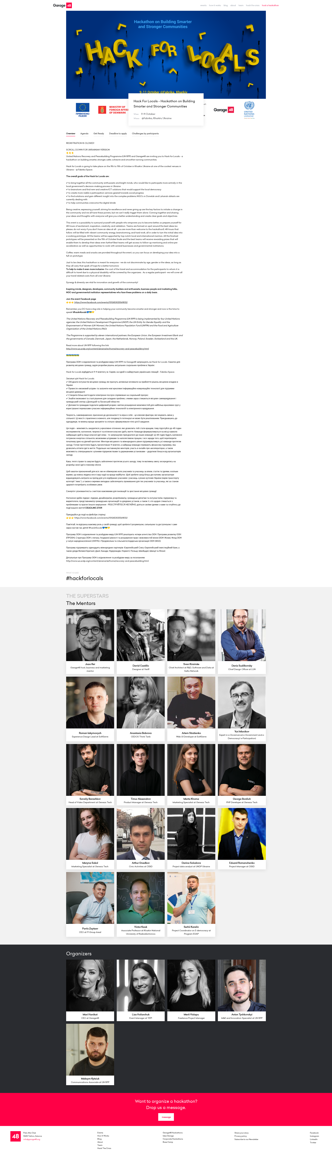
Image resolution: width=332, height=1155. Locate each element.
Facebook (314, 1133)
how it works (215, 5)
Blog (226, 5)
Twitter (313, 1142)
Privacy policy (240, 1136)
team (240, 5)
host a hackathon (270, 5)
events (203, 5)
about (233, 5)
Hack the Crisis (252, 5)
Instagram (314, 1136)
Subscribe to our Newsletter (246, 1139)
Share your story (241, 1133)
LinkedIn (314, 1139)
